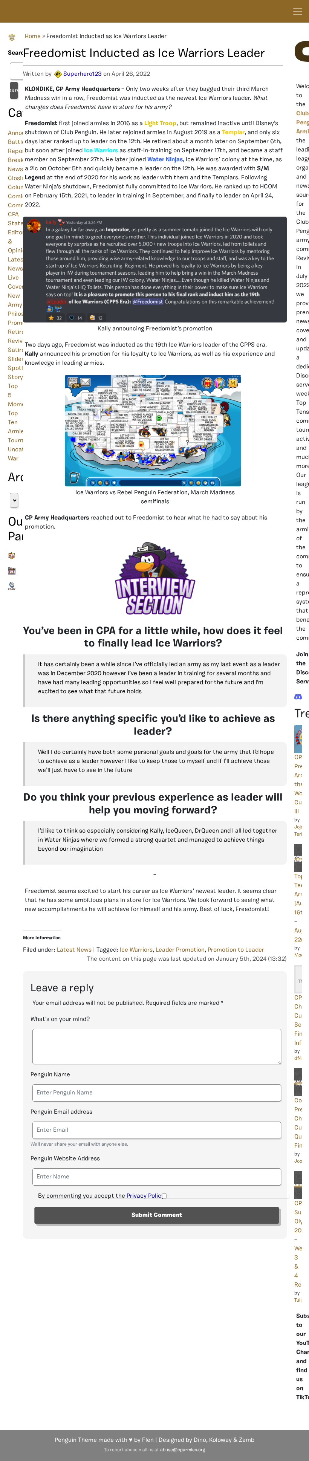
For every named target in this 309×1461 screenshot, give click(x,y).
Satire (16, 350)
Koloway (220, 1440)
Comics (18, 197)
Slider (16, 359)
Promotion (22, 323)
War (13, 459)
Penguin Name (50, 1075)
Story (15, 377)
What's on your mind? (60, 1019)
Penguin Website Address (65, 1159)
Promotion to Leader (236, 950)
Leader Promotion (180, 950)
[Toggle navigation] (297, 11)
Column (18, 188)
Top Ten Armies (17, 423)
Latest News (74, 950)
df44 (299, 1058)
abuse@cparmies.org (182, 1450)
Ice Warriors (136, 950)
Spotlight (21, 368)
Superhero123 (82, 74)
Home (33, 37)
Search (11, 53)
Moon (300, 955)
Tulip (299, 1300)
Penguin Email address (61, 1112)
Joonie (301, 1161)
